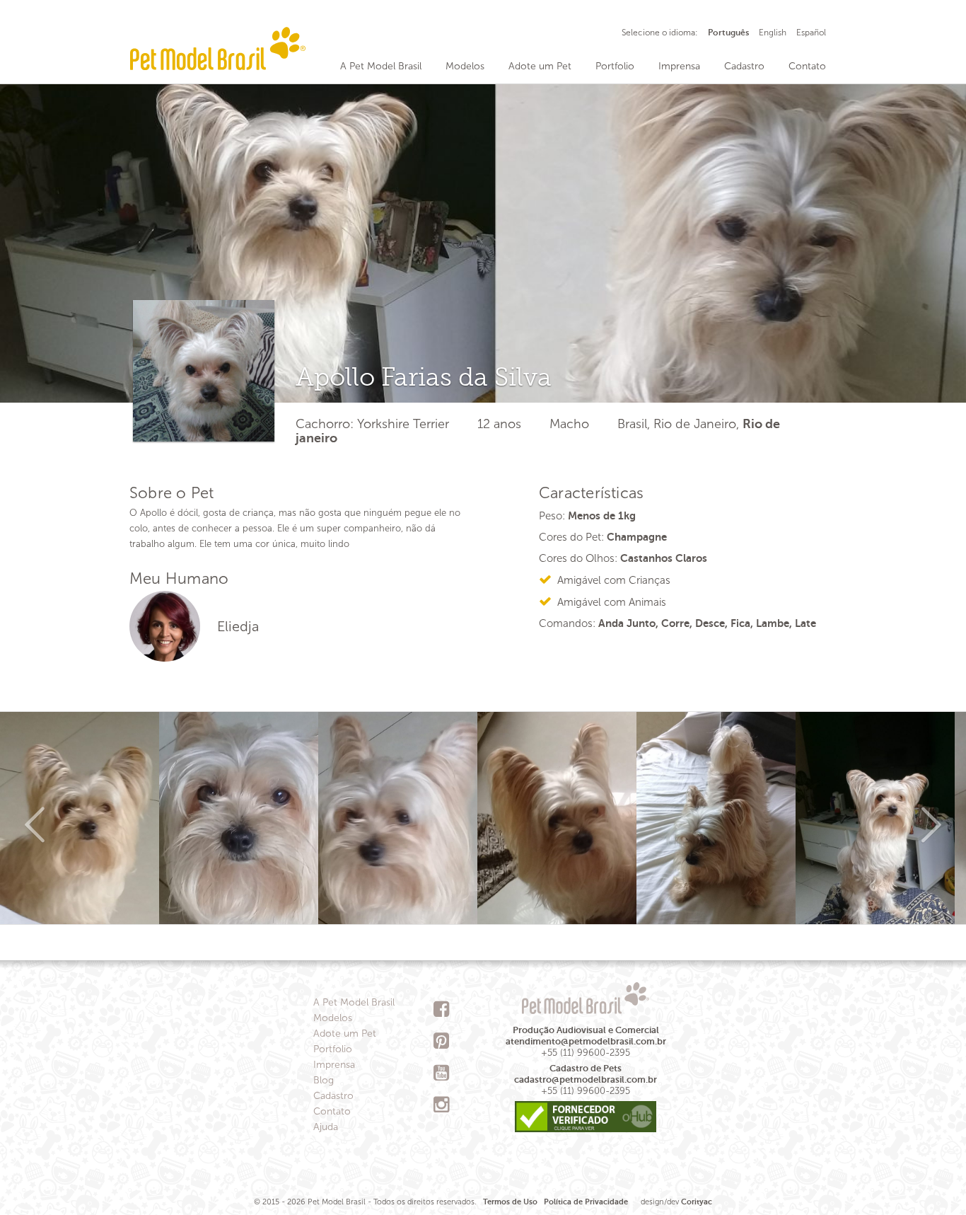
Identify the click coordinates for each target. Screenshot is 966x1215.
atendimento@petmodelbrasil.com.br (586, 1041)
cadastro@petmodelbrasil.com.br (585, 1079)
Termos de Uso (510, 1202)
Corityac (696, 1202)
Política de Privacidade (586, 1202)
